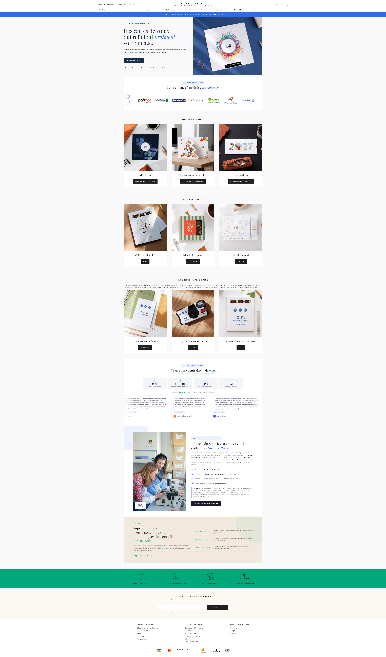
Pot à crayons (206, 10)
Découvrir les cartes (134, 60)
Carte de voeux (135, 10)
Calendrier (191, 10)
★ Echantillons (238, 10)
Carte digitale (221, 10)
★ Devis (253, 10)
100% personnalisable (173, 10)
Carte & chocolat (153, 10)
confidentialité (192, 612)
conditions (201, 612)
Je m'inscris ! (217, 607)
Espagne (233, 631)
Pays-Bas (233, 633)
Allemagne (233, 628)
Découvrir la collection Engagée (204, 503)
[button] (223, 14)
